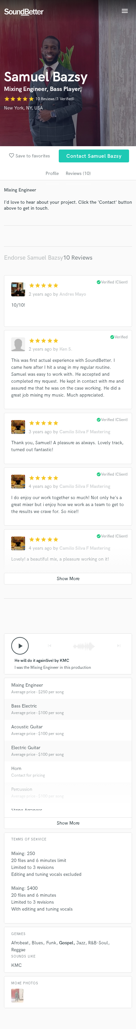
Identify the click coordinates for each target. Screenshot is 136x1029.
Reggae (18, 950)
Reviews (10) (78, 173)
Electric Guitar (25, 747)
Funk (51, 943)
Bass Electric (24, 706)
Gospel (66, 943)
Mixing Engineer (27, 685)
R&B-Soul (98, 943)
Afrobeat (20, 943)
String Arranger (26, 810)
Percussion (21, 789)
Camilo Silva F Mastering (84, 432)
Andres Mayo (72, 294)
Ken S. (65, 349)
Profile (52, 173)
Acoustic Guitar (27, 727)
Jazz (80, 943)
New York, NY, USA (23, 108)
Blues (37, 943)
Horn (16, 768)
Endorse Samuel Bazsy (33, 258)
